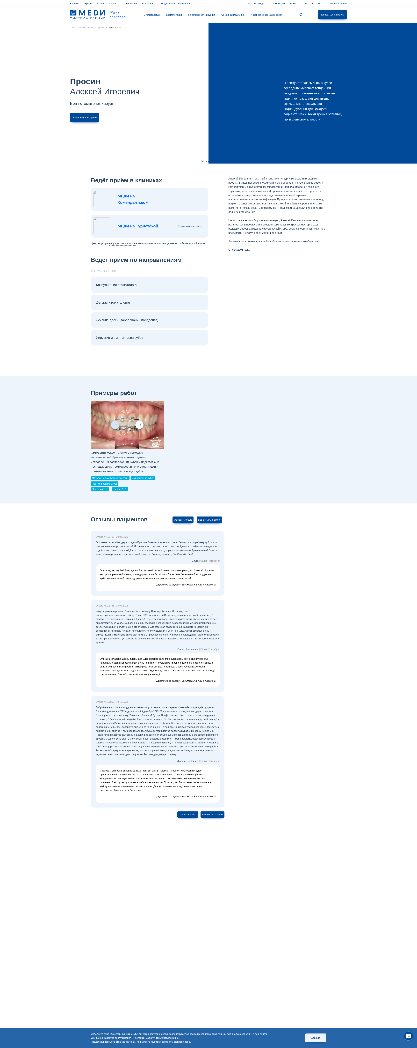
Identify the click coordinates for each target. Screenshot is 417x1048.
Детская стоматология (113, 302)
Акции (100, 3)
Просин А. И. (120, 489)
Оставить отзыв (183, 519)
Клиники (74, 3)
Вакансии (147, 3)
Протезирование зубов (104, 483)
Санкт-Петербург (254, 3)
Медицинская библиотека (175, 3)
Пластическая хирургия (201, 14)
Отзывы (113, 3)
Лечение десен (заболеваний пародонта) (127, 320)
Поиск (301, 14)
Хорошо (315, 1037)
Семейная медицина (232, 14)
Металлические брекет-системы (110, 478)
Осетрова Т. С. (100, 489)
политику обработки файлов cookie (170, 1041)
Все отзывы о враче (209, 519)
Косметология (174, 14)
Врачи (88, 3)
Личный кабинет (338, 3)
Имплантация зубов (143, 478)
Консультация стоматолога (116, 285)
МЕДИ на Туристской (138, 226)
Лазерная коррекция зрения (266, 14)
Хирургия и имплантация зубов (119, 337)
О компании (130, 3)
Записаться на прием (332, 14)
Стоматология (152, 14)
